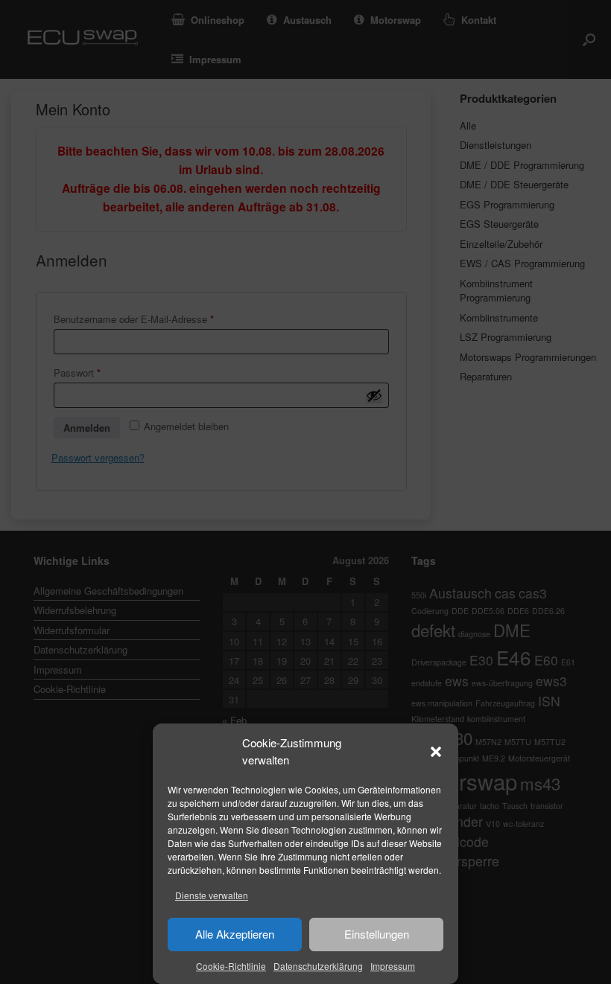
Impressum (392, 965)
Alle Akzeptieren (234, 934)
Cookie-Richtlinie (231, 965)
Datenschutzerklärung (318, 965)
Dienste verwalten (211, 895)
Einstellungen (376, 934)
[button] (435, 751)
